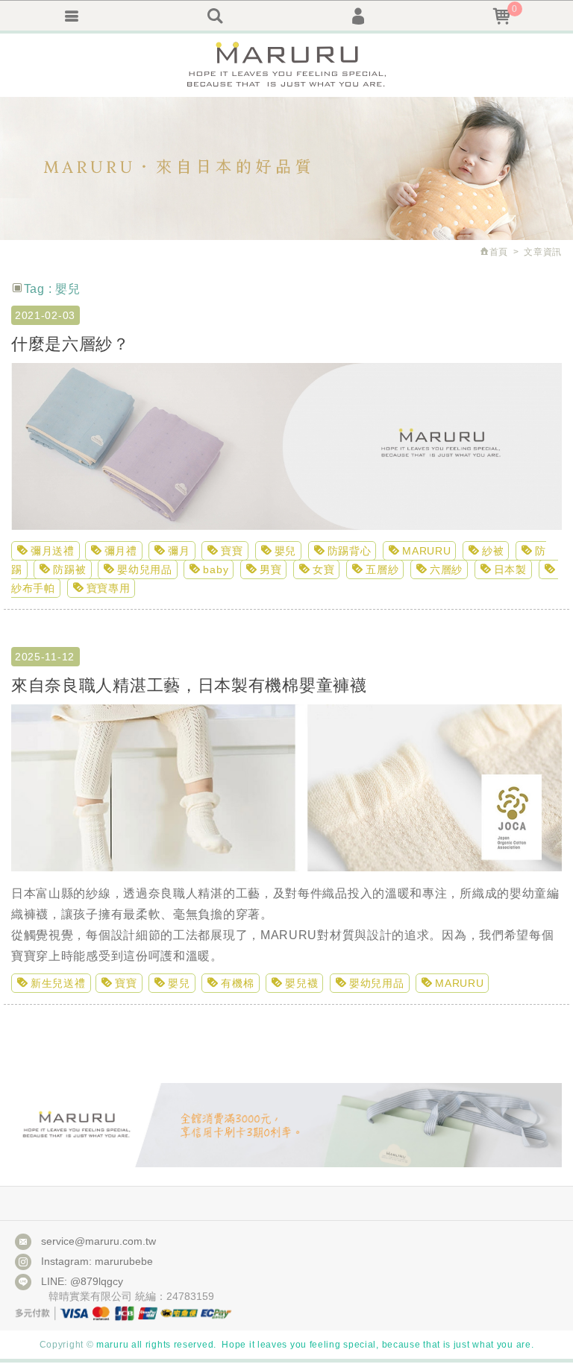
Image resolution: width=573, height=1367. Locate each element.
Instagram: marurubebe (97, 1261)
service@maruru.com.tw (98, 1241)
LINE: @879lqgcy (82, 1281)
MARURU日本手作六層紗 (286, 65)
